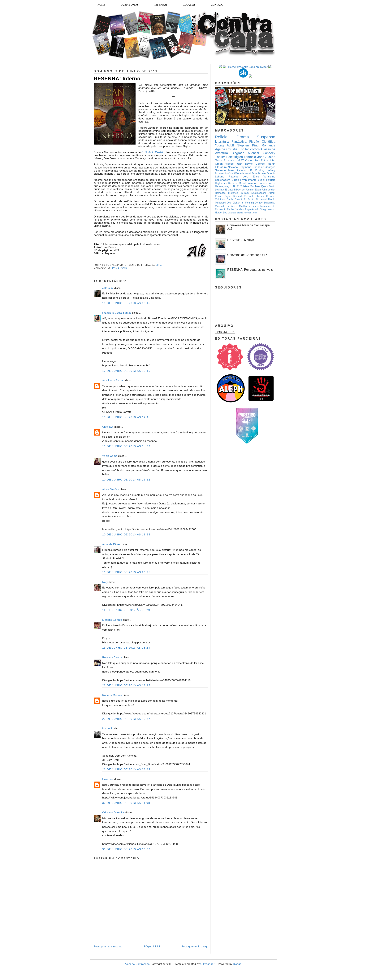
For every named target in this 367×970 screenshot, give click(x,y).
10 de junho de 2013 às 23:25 (126, 572)
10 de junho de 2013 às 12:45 (126, 417)
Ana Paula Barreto (113, 380)
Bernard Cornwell (243, 196)
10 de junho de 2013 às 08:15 (126, 303)
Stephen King (247, 145)
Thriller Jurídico (235, 209)
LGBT (240, 160)
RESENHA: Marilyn (240, 240)
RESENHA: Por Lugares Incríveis (250, 269)
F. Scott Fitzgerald (255, 199)
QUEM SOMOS (129, 4)
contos (255, 149)
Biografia (238, 153)
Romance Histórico (226, 193)
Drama (242, 137)
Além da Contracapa (137, 963)
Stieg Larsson (267, 209)
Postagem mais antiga (194, 946)
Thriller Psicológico (229, 157)
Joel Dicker (233, 202)
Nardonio (107, 728)
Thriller (244, 149)
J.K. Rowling (256, 170)
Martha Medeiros (249, 206)
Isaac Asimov (237, 170)
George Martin (265, 163)
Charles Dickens (265, 196)
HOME (101, 4)
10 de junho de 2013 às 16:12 (126, 479)
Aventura (221, 153)
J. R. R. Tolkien (239, 186)
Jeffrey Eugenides (265, 202)
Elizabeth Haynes (235, 189)
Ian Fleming (247, 202)
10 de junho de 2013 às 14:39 (126, 446)
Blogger (237, 963)
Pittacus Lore (238, 176)
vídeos (230, 163)
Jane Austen (266, 157)
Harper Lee (221, 212)
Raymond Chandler (252, 166)
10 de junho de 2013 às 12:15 (126, 370)
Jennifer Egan (253, 189)
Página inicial (152, 946)
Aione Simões (110, 489)
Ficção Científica (262, 141)
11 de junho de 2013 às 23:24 (126, 647)
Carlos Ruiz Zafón (256, 160)
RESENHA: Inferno (117, 79)
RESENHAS (161, 4)
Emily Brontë (234, 199)
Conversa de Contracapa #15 (247, 255)
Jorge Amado (252, 209)
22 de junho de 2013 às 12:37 (126, 718)
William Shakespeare (253, 193)
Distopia (250, 157)
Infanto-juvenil (256, 179)
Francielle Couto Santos (116, 312)
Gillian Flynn (239, 179)
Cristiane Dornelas (113, 812)
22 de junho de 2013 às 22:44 (126, 769)
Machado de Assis (226, 206)
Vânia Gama (109, 455)
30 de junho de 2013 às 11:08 (126, 802)
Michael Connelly (261, 153)
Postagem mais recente (108, 946)
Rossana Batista (112, 657)
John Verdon (268, 189)
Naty (105, 581)
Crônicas (220, 199)
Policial (221, 137)
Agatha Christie (226, 149)
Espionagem (222, 179)
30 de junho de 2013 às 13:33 (126, 849)
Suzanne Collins (256, 183)
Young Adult (224, 145)
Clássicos (268, 149)
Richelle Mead (236, 183)
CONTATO (217, 4)
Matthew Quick (259, 186)
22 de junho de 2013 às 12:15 (126, 685)
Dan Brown (119, 268)
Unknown (108, 426)
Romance (268, 145)
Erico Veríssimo (264, 176)
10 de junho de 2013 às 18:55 (126, 534)
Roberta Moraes (112, 695)
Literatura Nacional (226, 166)
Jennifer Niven (250, 213)
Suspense (266, 137)
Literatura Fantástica (230, 141)
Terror (218, 160)
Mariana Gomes (112, 619)
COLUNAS (189, 4)
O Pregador (207, 963)
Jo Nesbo (230, 160)
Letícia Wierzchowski (238, 173)
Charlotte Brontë (235, 213)
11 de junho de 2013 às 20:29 (126, 609)
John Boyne (244, 163)
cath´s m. (108, 287)
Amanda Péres (111, 544)
